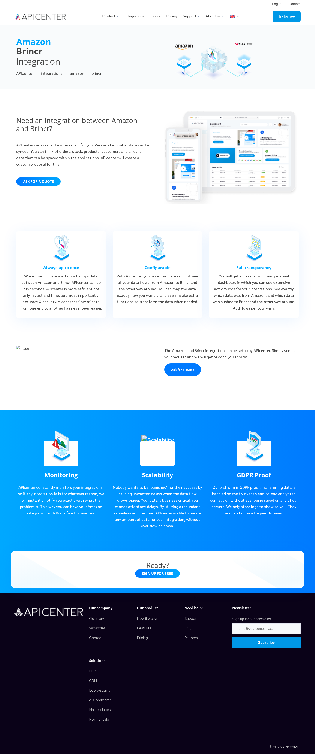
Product (108, 16)
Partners (191, 637)
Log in (277, 4)
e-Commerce (100, 700)
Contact (294, 4)
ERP (92, 671)
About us (213, 16)
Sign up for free (157, 573)
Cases (155, 16)
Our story (96, 618)
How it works (147, 618)
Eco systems (99, 690)
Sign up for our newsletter (251, 619)
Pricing (171, 16)
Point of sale (99, 719)
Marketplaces (100, 709)
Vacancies (97, 628)
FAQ (188, 628)
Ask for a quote (38, 181)
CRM (93, 680)
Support (189, 16)
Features (144, 628)
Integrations (134, 16)
